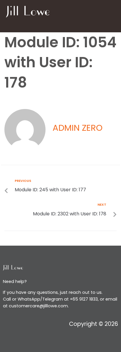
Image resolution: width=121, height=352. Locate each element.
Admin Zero (77, 128)
